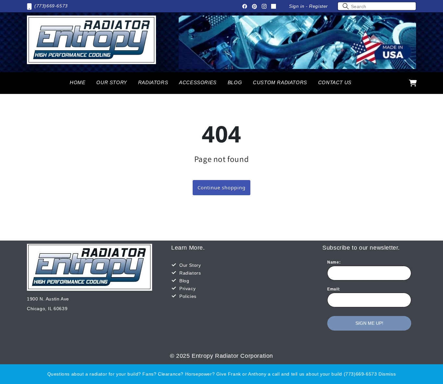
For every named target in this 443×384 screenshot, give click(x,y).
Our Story (190, 265)
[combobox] (377, 6)
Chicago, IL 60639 (47, 308)
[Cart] (413, 83)
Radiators (190, 273)
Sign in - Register (308, 6)
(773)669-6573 (51, 5)
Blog (184, 280)
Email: (333, 289)
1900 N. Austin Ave (48, 298)
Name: (334, 262)
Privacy (187, 288)
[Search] (345, 6)
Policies (188, 296)
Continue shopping (221, 187)
